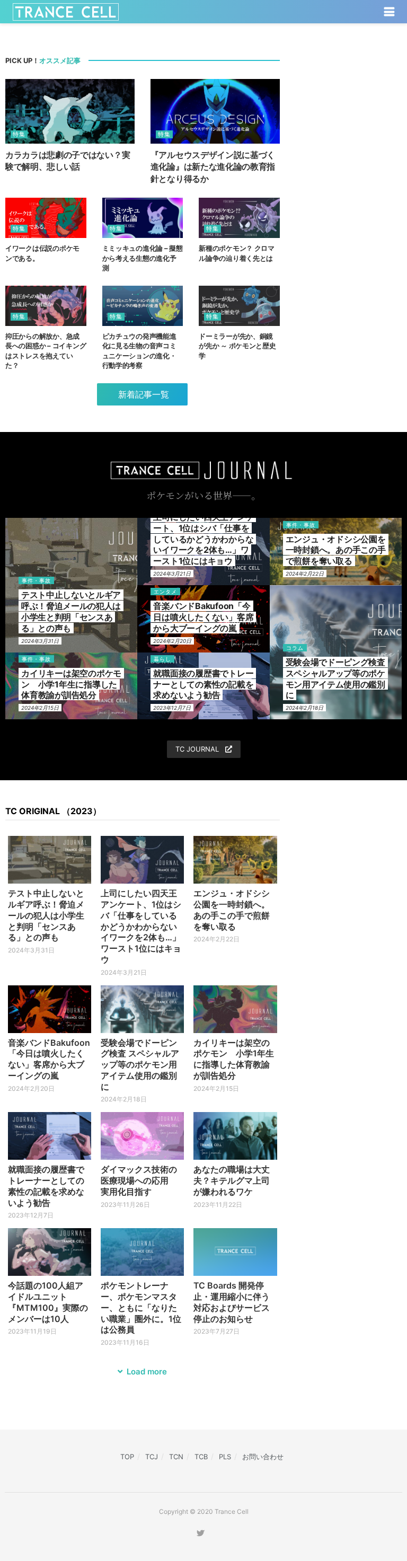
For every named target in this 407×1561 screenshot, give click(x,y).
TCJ (151, 1456)
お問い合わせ (263, 1456)
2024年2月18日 (304, 707)
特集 (19, 134)
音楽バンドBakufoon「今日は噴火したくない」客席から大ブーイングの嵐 (203, 617)
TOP (127, 1456)
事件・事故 (36, 580)
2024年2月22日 (305, 573)
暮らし (162, 659)
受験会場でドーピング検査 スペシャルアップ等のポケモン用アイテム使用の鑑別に (335, 678)
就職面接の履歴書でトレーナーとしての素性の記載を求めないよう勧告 (203, 684)
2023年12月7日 (172, 707)
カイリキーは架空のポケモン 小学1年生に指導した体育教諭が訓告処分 (71, 684)
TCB (201, 1456)
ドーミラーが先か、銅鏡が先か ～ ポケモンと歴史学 (237, 345)
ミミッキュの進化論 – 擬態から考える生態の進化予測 (142, 257)
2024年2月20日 (172, 641)
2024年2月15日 (40, 707)
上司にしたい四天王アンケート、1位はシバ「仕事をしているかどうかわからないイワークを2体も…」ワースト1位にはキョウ (203, 538)
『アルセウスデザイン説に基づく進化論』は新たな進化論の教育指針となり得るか (213, 166)
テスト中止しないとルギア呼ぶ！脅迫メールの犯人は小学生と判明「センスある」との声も (71, 611)
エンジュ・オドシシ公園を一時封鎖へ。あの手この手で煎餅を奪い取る (336, 550)
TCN (176, 1456)
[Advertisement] (348, 102)
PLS (225, 1456)
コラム (295, 648)
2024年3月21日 (172, 573)
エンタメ (165, 591)
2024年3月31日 (40, 641)
